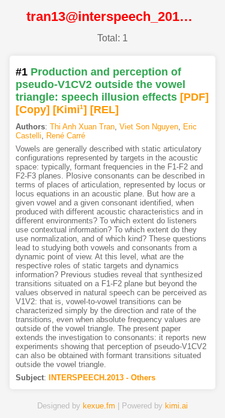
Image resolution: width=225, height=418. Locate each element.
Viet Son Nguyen (148, 126)
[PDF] (194, 97)
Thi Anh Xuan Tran (82, 126)
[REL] (104, 110)
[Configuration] (149, 390)
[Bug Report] (185, 390)
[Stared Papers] (113, 390)
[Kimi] (70, 110)
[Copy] (33, 110)
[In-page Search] (77, 390)
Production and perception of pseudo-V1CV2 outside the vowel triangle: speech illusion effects (100, 84)
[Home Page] (41, 390)
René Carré (65, 135)
